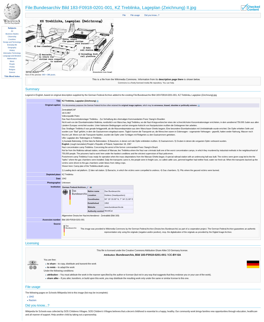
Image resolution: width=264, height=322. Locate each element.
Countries (12, 39)
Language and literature (12, 56)
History (12, 50)
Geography (12, 48)
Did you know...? (151, 15)
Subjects (12, 28)
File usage (135, 15)
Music (12, 61)
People (12, 64)
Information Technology (12, 53)
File (124, 15)
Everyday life (12, 45)
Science (12, 72)
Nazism (32, 300)
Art (12, 31)
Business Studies (12, 34)
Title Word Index (12, 76)
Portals (12, 67)
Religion (12, 70)
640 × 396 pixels (48, 75)
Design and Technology (12, 42)
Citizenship (12, 37)
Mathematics (12, 59)
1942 (31, 297)
